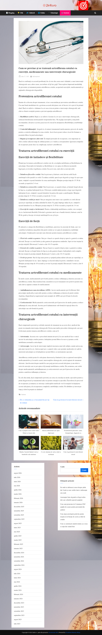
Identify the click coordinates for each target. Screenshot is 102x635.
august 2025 (18, 523)
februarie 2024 (18, 594)
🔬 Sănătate (65, 13)
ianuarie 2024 (18, 599)
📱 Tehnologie (53, 13)
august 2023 (18, 619)
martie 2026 (18, 494)
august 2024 (18, 569)
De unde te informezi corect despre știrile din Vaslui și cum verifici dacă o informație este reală (73, 490)
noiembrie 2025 (19, 511)
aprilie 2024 (17, 586)
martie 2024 (18, 590)
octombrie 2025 (19, 515)
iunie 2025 (17, 527)
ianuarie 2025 (18, 548)
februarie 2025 (18, 544)
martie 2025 (18, 540)
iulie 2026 (17, 477)
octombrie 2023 (19, 611)
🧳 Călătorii (30, 13)
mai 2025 (17, 532)
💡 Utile (20, 13)
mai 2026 (17, 486)
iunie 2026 (17, 481)
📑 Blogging (10, 13)
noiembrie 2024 (19, 557)
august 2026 (18, 473)
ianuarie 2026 (18, 502)
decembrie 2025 (19, 506)
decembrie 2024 (19, 552)
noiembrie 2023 (19, 607)
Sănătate (23, 394)
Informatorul (36, 76)
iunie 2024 (17, 578)
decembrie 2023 (19, 603)
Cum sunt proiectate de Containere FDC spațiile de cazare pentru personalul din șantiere (73, 507)
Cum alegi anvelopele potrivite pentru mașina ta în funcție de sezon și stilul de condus (72, 517)
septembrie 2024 (19, 565)
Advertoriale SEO (53, 632)
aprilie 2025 (17, 536)
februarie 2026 (18, 498)
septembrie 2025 (19, 519)
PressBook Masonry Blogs (73, 632)
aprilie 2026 (17, 490)
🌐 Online (41, 13)
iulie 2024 (17, 573)
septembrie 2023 (19, 615)
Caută (62, 467)
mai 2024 (17, 582)
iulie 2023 (17, 624)
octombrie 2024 (19, 561)
